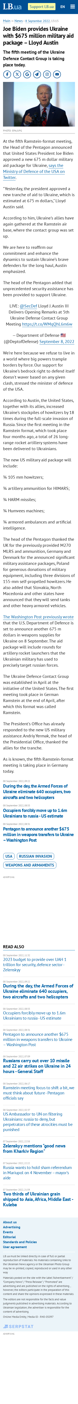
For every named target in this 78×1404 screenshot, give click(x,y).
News (19, 21)
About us (10, 1222)
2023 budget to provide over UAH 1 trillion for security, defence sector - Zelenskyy (34, 965)
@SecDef (28, 306)
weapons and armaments (29, 865)
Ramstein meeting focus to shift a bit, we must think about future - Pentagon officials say (38, 1093)
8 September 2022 (37, 21)
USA (8, 856)
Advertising (11, 1227)
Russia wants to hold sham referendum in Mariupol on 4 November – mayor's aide (37, 1173)
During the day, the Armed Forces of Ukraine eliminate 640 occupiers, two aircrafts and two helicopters (36, 791)
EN (62, 6)
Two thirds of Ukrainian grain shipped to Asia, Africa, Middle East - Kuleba (38, 1199)
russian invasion (35, 856)
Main (6, 21)
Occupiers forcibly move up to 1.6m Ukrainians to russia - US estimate (35, 813)
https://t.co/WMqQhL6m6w (47, 324)
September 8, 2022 (56, 341)
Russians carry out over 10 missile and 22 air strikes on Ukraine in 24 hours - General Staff (37, 1066)
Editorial (9, 1237)
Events (8, 1232)
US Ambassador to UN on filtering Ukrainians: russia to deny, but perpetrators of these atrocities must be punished (37, 1121)
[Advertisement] (39, 909)
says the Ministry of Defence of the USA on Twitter (34, 171)
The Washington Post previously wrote (38, 617)
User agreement (15, 1247)
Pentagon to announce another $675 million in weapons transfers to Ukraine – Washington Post (38, 834)
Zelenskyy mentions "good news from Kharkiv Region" (34, 1148)
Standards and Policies (20, 1242)
